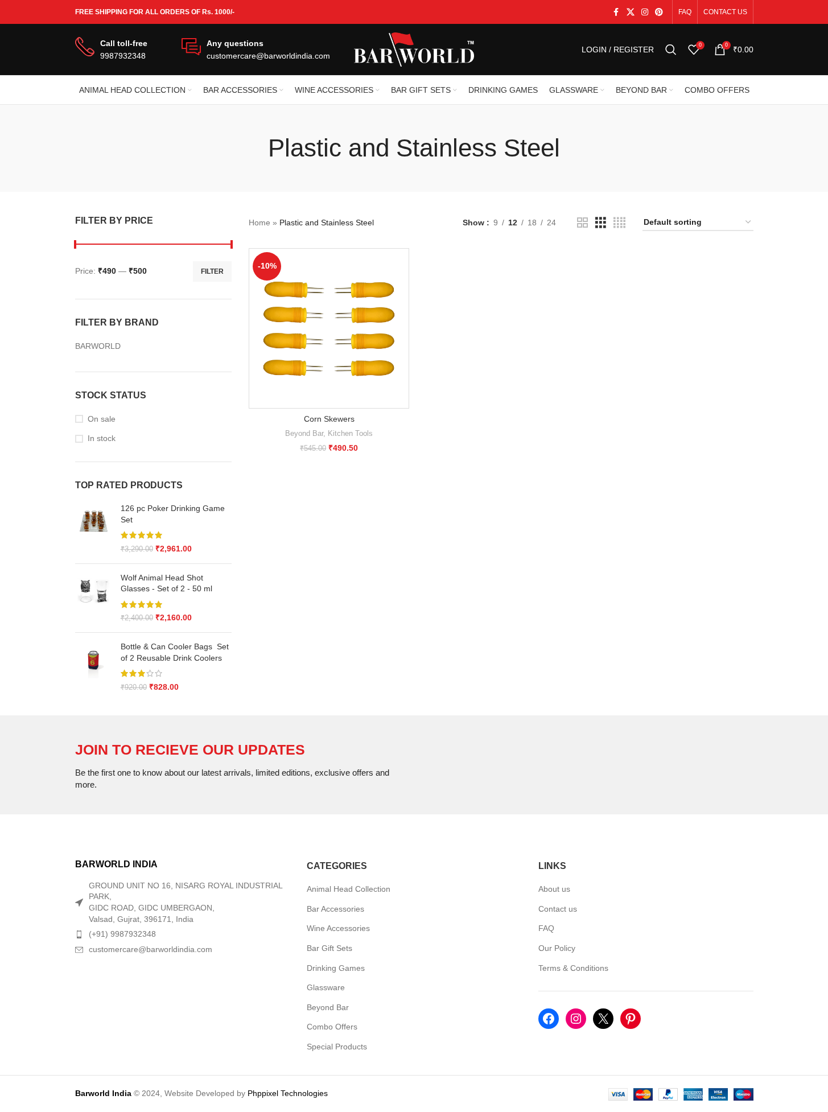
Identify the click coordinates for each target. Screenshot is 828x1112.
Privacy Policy (474, 621)
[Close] (631, 424)
